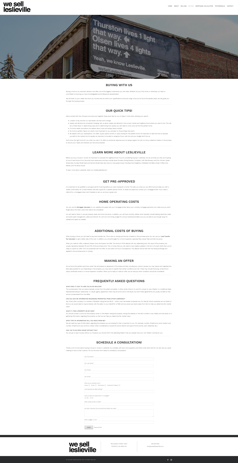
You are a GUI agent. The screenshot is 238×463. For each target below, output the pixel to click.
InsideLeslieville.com (100, 170)
